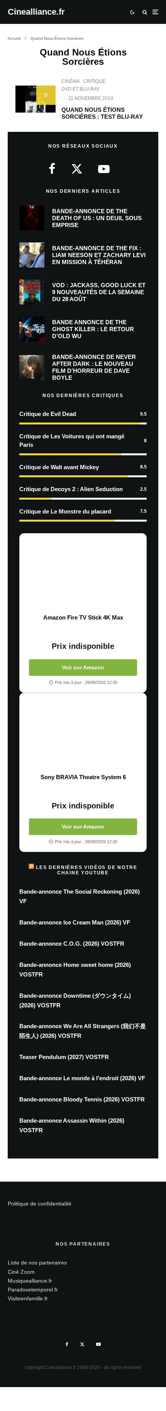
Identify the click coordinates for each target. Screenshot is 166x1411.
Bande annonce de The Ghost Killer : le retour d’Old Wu (93, 329)
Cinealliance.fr (36, 12)
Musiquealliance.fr (30, 1281)
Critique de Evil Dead (47, 414)
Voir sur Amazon (83, 667)
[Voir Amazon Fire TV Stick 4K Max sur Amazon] (83, 573)
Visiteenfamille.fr (28, 1298)
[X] (82, 1344)
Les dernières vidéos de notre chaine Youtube (86, 870)
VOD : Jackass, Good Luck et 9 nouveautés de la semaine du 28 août (99, 292)
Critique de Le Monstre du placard (65, 511)
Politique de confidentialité (39, 1204)
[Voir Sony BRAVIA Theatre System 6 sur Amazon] (83, 733)
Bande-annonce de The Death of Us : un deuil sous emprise (97, 218)
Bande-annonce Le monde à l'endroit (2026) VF (82, 1078)
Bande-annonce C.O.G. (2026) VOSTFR (71, 943)
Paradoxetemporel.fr (33, 1289)
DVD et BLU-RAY (80, 89)
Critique (94, 81)
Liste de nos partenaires (37, 1262)
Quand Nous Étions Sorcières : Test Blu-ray (102, 113)
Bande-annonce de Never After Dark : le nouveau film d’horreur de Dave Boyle (94, 367)
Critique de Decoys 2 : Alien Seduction (71, 489)
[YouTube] (98, 1344)
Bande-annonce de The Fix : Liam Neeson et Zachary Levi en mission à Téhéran (99, 255)
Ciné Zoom (21, 1272)
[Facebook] (67, 1344)
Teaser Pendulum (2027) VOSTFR (64, 1057)
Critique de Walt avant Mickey (59, 467)
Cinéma (70, 81)
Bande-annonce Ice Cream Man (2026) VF (74, 922)
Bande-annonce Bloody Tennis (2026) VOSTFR (82, 1099)
